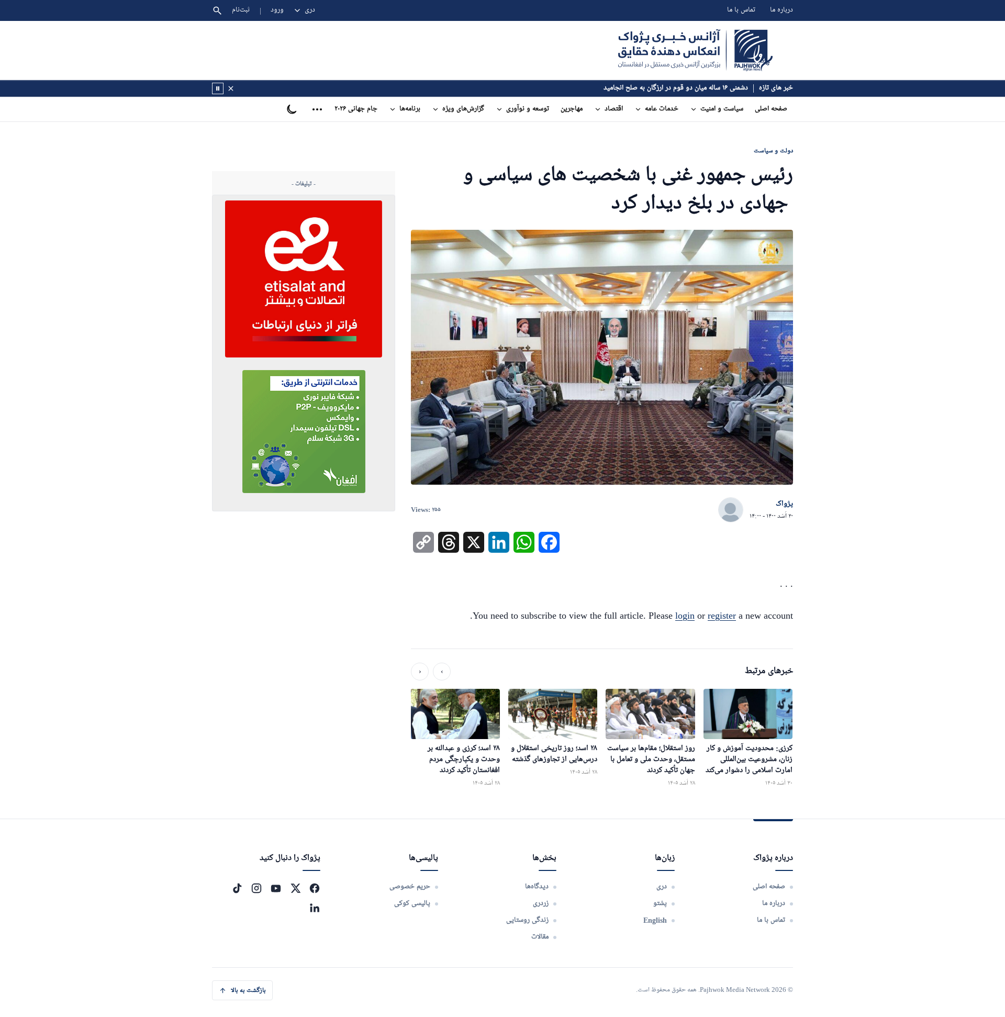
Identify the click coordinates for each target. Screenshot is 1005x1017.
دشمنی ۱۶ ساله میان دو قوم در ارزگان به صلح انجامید (676, 88)
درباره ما (781, 10)
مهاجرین (572, 109)
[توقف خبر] (218, 88)
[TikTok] (237, 888)
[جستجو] (217, 10)
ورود (277, 10)
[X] (295, 888)
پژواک (784, 504)
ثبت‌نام (241, 10)
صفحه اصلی (771, 109)
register (722, 615)
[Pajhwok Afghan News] (695, 50)
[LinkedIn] (314, 907)
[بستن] (231, 88)
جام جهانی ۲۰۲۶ (355, 109)
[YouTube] (276, 888)
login (685, 615)
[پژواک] (731, 510)
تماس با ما (741, 10)
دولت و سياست (773, 150)
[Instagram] (256, 888)
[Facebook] (314, 888)
